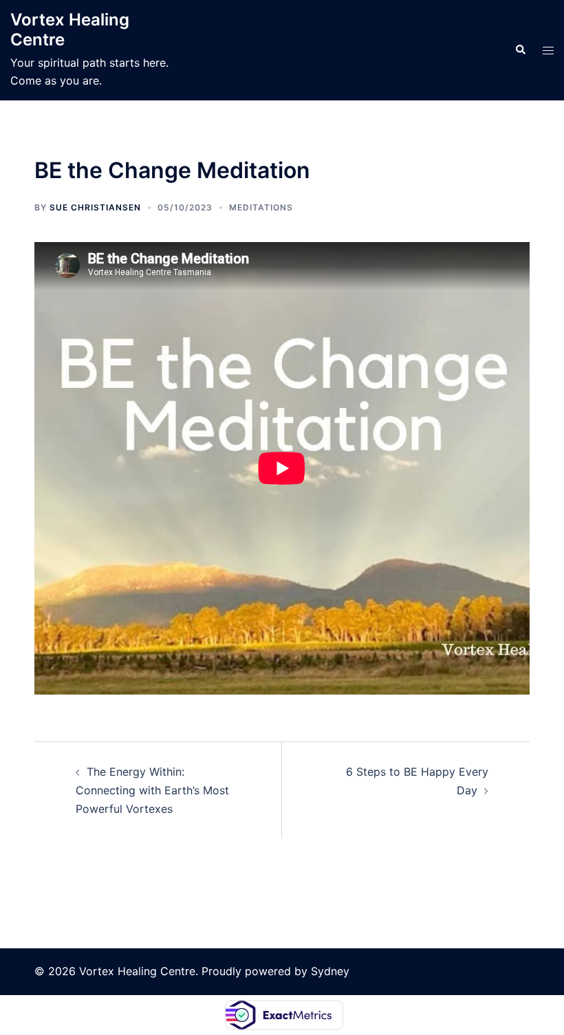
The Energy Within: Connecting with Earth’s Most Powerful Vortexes (152, 790)
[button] (519, 50)
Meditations (261, 207)
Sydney (330, 971)
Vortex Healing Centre (69, 30)
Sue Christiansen (95, 207)
